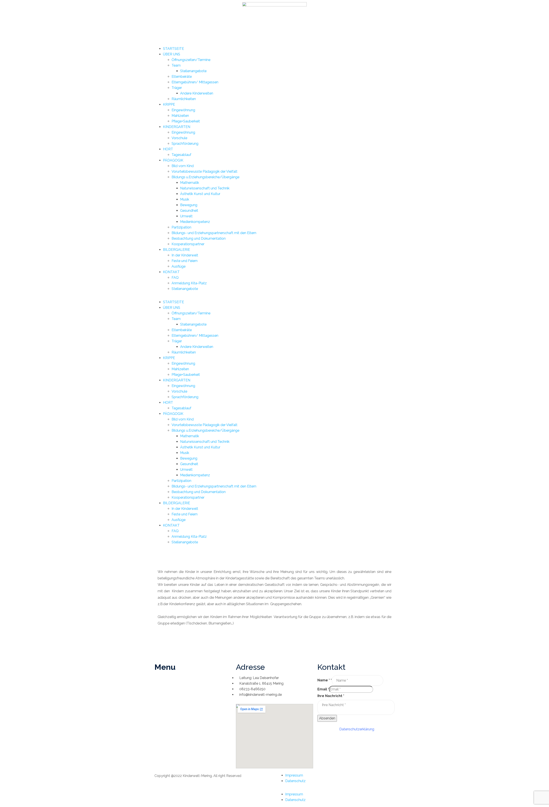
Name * (324, 680)
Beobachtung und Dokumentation (199, 238)
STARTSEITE (173, 49)
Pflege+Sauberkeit (186, 121)
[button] (274, 296)
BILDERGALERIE (176, 250)
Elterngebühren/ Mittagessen (195, 82)
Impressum (294, 775)
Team (176, 65)
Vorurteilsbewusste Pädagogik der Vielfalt (204, 171)
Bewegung (188, 205)
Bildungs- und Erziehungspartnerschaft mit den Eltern (214, 233)
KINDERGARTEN (176, 127)
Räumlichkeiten (184, 99)
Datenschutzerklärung (356, 729)
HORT (168, 149)
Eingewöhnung (183, 110)
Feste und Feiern (185, 261)
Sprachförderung (185, 144)
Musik (184, 199)
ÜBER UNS (171, 54)
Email (323, 689)
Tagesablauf (181, 155)
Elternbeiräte (182, 77)
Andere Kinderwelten (196, 93)
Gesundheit (189, 211)
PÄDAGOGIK (173, 160)
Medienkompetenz (195, 222)
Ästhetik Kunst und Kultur (200, 194)
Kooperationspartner (188, 244)
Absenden (327, 718)
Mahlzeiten (180, 116)
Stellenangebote (193, 71)
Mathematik (189, 183)
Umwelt (186, 216)
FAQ (175, 278)
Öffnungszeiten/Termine (191, 60)
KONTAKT (171, 272)
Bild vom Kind (183, 166)
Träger (177, 88)
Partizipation (181, 227)
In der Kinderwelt (185, 255)
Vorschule (179, 138)
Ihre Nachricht (330, 696)
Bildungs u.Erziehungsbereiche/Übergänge (205, 177)
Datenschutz (295, 781)
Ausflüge (179, 266)
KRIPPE (169, 104)
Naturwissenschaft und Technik (204, 188)
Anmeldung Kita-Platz (189, 283)
